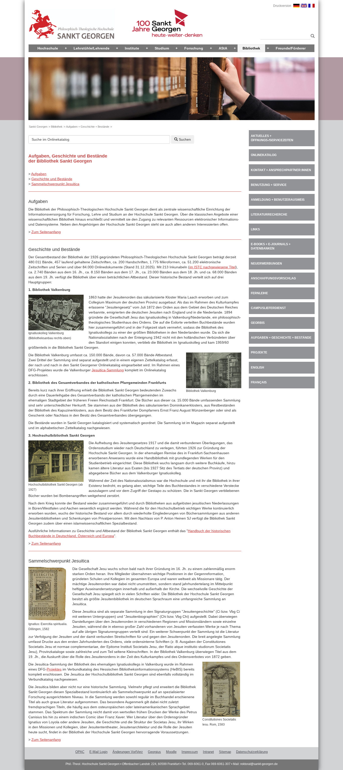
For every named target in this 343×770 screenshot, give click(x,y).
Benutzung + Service (269, 185)
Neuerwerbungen (266, 263)
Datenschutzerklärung (252, 752)
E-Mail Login (98, 752)
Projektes (54, 669)
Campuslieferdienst (268, 308)
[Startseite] (71, 24)
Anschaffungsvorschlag (273, 278)
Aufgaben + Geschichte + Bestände (87, 126)
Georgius (154, 752)
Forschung (193, 48)
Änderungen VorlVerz (127, 752)
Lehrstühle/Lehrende (91, 48)
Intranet (208, 752)
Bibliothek (251, 48)
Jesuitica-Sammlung (108, 370)
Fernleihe (259, 293)
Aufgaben (38, 174)
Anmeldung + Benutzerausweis (278, 199)
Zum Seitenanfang (46, 232)
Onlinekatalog (263, 155)
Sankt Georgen (38, 126)
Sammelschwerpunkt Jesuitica (55, 184)
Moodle (171, 752)
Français (259, 382)
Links (255, 229)
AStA (223, 48)
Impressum (190, 752)
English (257, 367)
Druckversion (282, 6)
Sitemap (225, 752)
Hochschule (47, 48)
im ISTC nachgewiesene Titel (212, 267)
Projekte (259, 352)
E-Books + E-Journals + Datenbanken (271, 246)
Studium (162, 48)
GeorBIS (258, 323)
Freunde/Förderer (291, 48)
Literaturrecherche (269, 214)
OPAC (79, 752)
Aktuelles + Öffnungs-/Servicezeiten (272, 138)
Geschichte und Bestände (51, 179)
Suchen (184, 139)
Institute (132, 48)
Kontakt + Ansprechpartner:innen (281, 170)
